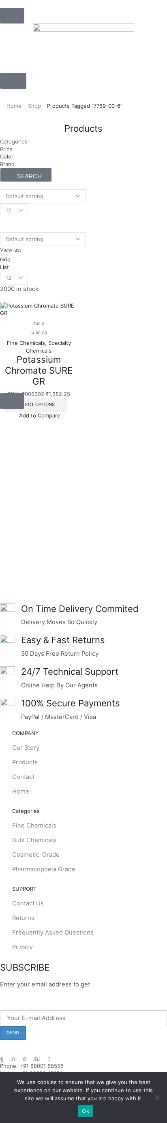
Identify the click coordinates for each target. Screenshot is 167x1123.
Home (13, 106)
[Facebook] (2, 1059)
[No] (157, 1097)
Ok (85, 1111)
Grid (5, 259)
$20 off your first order (125, 984)
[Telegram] (49, 1059)
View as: (10, 249)
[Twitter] (13, 1059)
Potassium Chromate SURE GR (39, 370)
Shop (34, 106)
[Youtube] (37, 1059)
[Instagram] (25, 1059)
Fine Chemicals (26, 343)
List (4, 267)
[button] (12, 16)
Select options (36, 404)
